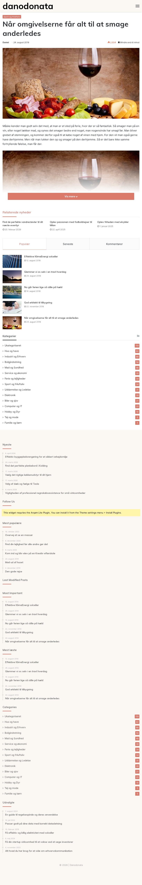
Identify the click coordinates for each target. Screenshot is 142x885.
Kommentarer (114, 244)
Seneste (68, 244)
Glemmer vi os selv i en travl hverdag (45, 271)
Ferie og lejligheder (15, 378)
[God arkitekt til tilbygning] (12, 307)
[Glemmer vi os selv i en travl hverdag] (12, 276)
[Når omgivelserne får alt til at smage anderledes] (12, 322)
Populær (24, 244)
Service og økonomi (16, 373)
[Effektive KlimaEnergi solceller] (12, 261)
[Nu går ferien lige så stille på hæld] (12, 292)
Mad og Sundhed (14, 367)
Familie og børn (13, 422)
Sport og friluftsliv (12, 17)
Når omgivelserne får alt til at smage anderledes (51, 317)
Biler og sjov (11, 400)
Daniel (6, 42)
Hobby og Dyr (12, 411)
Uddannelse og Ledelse (18, 389)
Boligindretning (13, 362)
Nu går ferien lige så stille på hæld (43, 287)
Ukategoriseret (13, 345)
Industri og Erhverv (15, 356)
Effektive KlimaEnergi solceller (41, 256)
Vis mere (70, 196)
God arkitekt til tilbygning (38, 302)
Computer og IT (13, 406)
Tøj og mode (11, 417)
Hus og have (12, 351)
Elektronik (10, 395)
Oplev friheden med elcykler (113, 222)
